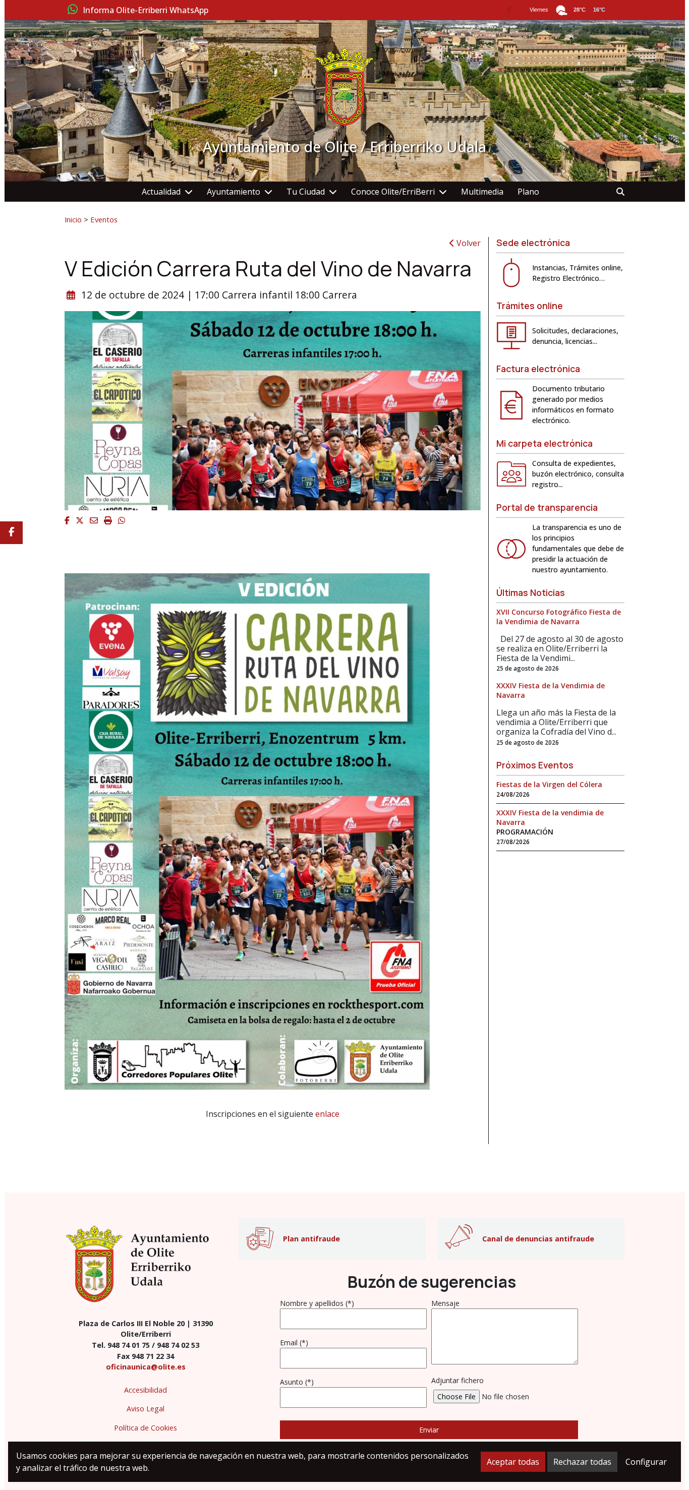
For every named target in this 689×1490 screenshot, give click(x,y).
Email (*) (294, 1342)
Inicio (73, 219)
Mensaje (445, 1303)
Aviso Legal (145, 1408)
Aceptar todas (513, 1461)
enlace (327, 1113)
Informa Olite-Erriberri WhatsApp (145, 10)
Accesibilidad (145, 1390)
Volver (467, 243)
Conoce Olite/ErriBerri (393, 191)
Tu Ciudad (305, 191)
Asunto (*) (297, 1382)
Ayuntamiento (233, 191)
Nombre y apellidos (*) (317, 1303)
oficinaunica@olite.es (146, 1367)
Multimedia (482, 191)
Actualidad (161, 191)
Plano (528, 191)
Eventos (104, 219)
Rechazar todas (582, 1461)
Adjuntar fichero (457, 1380)
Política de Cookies (145, 1428)
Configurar (646, 1461)
